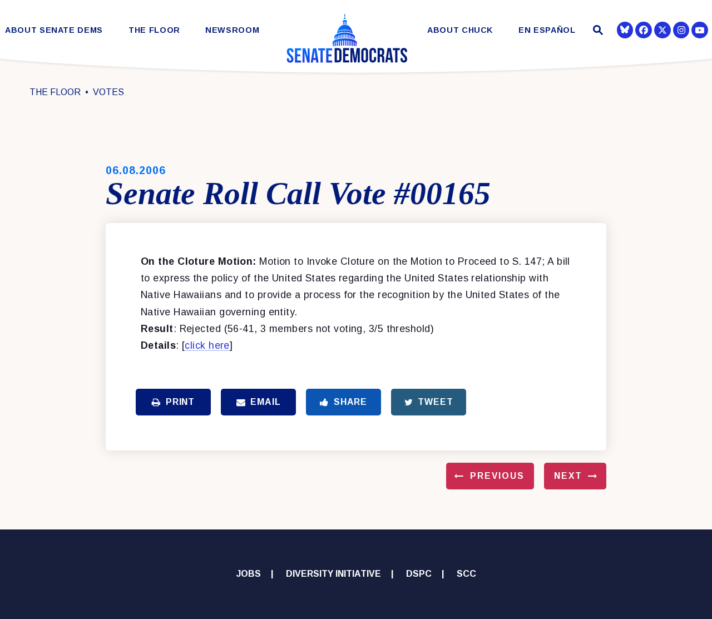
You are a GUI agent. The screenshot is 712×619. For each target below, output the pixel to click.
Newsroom (232, 30)
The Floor (154, 30)
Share (350, 402)
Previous (497, 476)
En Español (547, 30)
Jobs (248, 573)
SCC (466, 573)
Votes (108, 92)
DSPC (419, 573)
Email (265, 402)
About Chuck (460, 30)
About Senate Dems (54, 30)
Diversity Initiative (333, 573)
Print (180, 402)
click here (207, 345)
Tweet (435, 402)
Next (568, 476)
